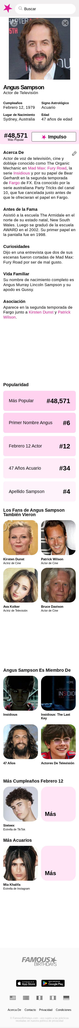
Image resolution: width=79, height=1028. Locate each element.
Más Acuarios (17, 840)
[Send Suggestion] (74, 154)
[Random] (65, 22)
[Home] (39, 961)
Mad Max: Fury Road (47, 168)
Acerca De (14, 1010)
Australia (27, 119)
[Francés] (39, 998)
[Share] (14, 23)
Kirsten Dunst (41, 312)
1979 (30, 107)
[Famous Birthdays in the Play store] (53, 983)
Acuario (48, 107)
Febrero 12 (13, 107)
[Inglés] (13, 998)
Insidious (21, 173)
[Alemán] (66, 998)
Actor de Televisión (20, 92)
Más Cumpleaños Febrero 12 (33, 781)
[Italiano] (53, 998)
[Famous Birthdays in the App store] (26, 983)
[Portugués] (26, 998)
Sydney (10, 119)
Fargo (14, 182)
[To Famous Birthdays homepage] (7, 8)
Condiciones (63, 1010)
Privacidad (45, 1010)
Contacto (30, 1010)
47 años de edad (56, 119)
